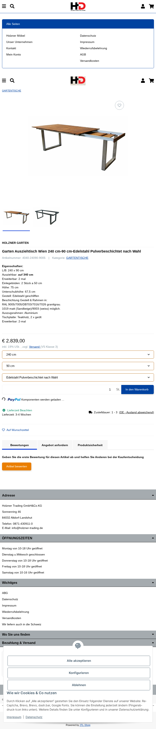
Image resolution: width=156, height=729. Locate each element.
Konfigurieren (79, 673)
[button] (143, 6)
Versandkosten (89, 60)
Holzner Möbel (15, 35)
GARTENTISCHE (77, 257)
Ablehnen (79, 685)
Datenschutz (88, 35)
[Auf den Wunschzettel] (119, 105)
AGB (83, 54)
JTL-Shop (85, 725)
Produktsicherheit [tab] (90, 445)
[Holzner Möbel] (78, 6)
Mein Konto (13, 54)
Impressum (87, 42)
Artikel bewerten (16, 466)
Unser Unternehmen (19, 42)
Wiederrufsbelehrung (93, 48)
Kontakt (11, 48)
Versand (34, 346)
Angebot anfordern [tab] (55, 445)
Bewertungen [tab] (19, 445)
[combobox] (78, 355)
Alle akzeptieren (79, 661)
